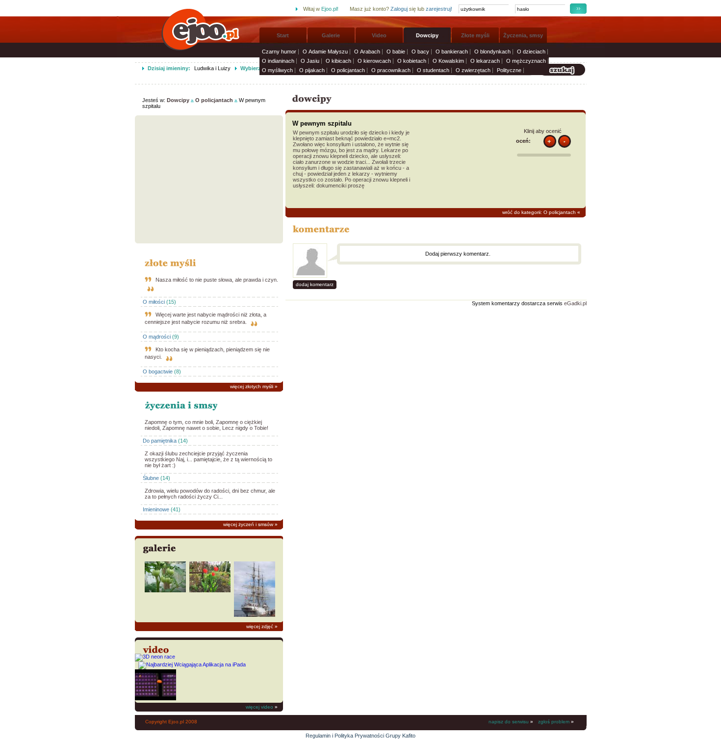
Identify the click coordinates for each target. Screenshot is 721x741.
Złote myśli (475, 35)
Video (379, 35)
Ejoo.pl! (329, 9)
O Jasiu (310, 61)
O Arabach (367, 51)
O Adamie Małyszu (325, 51)
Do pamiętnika (160, 441)
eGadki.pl (575, 303)
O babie (395, 51)
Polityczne (509, 70)
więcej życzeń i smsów (248, 524)
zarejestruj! (439, 9)
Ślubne (151, 478)
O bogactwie (158, 371)
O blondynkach (492, 51)
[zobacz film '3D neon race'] (155, 657)
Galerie (331, 35)
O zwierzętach (473, 70)
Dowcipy (427, 35)
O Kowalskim (448, 61)
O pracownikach (391, 70)
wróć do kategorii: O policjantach (539, 212)
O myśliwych (277, 70)
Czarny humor (279, 51)
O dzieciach (531, 51)
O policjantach (348, 70)
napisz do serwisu (509, 721)
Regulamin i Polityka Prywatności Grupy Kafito (360, 736)
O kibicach (338, 61)
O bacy (420, 51)
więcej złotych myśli (251, 386)
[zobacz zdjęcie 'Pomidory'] (165, 590)
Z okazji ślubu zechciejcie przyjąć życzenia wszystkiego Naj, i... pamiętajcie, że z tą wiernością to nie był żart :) (208, 459)
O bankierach (452, 51)
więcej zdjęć (259, 626)
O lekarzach (485, 61)
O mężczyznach (526, 61)
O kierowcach (374, 61)
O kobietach (411, 61)
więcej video (259, 707)
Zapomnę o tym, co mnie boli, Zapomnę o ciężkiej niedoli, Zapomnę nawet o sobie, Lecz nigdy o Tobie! (206, 425)
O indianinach (278, 61)
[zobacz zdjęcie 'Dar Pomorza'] (254, 615)
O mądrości (157, 337)
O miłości (154, 302)
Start (283, 35)
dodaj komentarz (315, 284)
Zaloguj (399, 9)
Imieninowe (156, 509)
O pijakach (312, 70)
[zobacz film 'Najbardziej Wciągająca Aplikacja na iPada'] (192, 664)
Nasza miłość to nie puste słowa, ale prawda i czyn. (216, 280)
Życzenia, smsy (523, 35)
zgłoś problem (553, 721)
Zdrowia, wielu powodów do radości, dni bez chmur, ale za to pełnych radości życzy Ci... (210, 494)
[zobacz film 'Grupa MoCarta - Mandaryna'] (155, 698)
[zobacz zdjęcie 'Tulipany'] (210, 590)
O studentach (433, 70)
